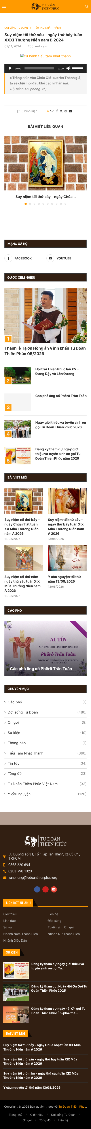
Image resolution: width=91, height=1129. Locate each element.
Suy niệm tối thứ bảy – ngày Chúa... (45, 196)
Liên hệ (53, 914)
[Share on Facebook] (57, 111)
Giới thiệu (10, 914)
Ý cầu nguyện (47, 794)
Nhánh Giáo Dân (15, 940)
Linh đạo (9, 920)
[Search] (86, 7)
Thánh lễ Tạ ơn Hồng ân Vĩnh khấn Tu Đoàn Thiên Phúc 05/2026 (45, 351)
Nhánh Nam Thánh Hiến (20, 933)
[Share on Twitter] (61, 111)
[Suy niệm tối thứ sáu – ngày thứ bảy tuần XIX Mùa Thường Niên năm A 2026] (67, 501)
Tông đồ (47, 773)
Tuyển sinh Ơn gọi (61, 927)
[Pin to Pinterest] (65, 111)
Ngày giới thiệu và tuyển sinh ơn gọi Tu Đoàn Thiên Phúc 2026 (60, 424)
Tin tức (47, 763)
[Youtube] (45, 889)
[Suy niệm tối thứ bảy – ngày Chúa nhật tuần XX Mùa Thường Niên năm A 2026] (45, 163)
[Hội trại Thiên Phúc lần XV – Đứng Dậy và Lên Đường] (17, 375)
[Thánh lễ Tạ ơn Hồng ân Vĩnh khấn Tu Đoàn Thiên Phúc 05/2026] (45, 315)
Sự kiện (47, 732)
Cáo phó (47, 702)
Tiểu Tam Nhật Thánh (47, 753)
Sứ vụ (7, 927)
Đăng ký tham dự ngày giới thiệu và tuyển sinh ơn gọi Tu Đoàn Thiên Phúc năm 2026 (57, 453)
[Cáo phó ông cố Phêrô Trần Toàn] (17, 402)
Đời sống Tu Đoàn (47, 712)
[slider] (78, 68)
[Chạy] (10, 68)
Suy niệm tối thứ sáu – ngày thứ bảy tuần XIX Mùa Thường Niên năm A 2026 (66, 527)
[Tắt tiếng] (68, 68)
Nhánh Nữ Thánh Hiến (64, 933)
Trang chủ (16, 1114)
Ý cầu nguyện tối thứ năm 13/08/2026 (64, 579)
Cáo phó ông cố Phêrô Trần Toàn (61, 396)
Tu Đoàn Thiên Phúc (72, 1106)
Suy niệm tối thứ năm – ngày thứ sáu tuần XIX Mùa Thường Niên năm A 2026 (22, 584)
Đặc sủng (54, 920)
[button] (8, 170)
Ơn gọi (47, 722)
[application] (45, 68)
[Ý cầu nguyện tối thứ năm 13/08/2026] (67, 558)
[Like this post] (51, 111)
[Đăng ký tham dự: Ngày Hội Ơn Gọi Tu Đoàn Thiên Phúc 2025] (16, 992)
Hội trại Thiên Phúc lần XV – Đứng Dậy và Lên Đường (57, 371)
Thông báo (47, 743)
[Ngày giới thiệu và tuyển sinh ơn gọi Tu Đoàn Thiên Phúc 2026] (17, 429)
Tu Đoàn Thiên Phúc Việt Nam (47, 784)
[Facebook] (37, 889)
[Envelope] (54, 889)
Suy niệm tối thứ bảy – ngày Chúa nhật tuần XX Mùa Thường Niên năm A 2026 (22, 527)
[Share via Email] (70, 111)
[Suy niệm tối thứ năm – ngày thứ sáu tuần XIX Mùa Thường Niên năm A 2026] (23, 558)
